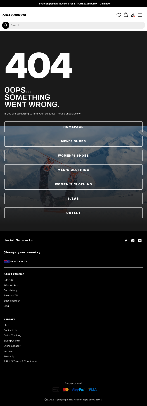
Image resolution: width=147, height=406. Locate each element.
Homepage (73, 127)
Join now (105, 3)
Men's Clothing (73, 170)
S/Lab (73, 198)
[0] (126, 15)
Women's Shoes (73, 155)
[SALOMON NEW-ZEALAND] (14, 15)
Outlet (73, 213)
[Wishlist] (119, 16)
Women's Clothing (73, 184)
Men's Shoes (73, 141)
